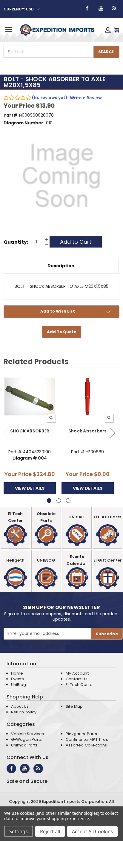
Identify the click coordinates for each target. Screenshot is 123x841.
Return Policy (23, 712)
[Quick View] (51, 418)
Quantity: (16, 242)
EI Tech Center (80, 684)
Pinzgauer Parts (81, 734)
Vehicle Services (27, 734)
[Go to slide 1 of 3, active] (49, 500)
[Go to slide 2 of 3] (112, 432)
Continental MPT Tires (87, 739)
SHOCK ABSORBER (30, 431)
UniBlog (18, 684)
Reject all (50, 831)
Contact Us (76, 679)
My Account (77, 673)
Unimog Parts (24, 745)
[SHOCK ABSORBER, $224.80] (29, 396)
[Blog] (114, 8)
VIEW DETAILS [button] (29, 488)
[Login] (108, 30)
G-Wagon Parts (26, 739)
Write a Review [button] (86, 98)
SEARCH (106, 52)
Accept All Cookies (92, 831)
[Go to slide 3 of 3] (68, 500)
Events (17, 679)
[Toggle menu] (8, 29)
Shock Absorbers (87, 431)
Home (17, 673)
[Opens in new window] (87, 8)
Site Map (74, 706)
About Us (20, 706)
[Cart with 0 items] (116, 30)
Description (60, 266)
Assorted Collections (86, 745)
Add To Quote (61, 332)
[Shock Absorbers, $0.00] (87, 396)
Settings (18, 831)
